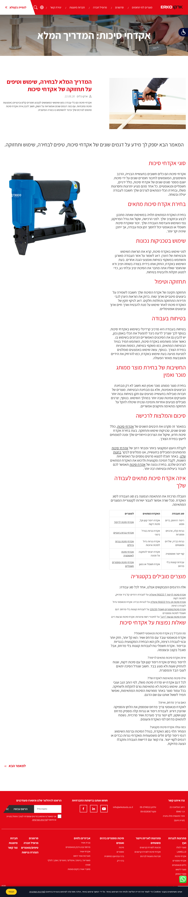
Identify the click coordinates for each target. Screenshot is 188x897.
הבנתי (11, 891)
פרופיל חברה (100, 7)
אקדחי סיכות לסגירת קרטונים (148, 851)
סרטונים (119, 7)
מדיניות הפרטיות (39, 819)
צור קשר (13, 848)
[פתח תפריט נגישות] (183, 32)
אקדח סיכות (137, 464)
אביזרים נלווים (82, 838)
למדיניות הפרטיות (37, 891)
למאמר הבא (17, 765)
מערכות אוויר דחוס (81, 855)
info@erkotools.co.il (123, 807)
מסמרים (120, 851)
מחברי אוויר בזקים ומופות (79, 869)
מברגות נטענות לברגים (150, 856)
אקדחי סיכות (125, 426)
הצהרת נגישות (30, 852)
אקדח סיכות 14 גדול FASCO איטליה (168, 602)
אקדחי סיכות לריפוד (124, 522)
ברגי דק (120, 860)
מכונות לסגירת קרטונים (150, 847)
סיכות (121, 847)
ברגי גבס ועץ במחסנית (114, 856)
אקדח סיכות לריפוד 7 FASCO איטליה (167, 594)
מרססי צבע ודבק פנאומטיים (78, 847)
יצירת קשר (55, 7)
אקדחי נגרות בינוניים (123, 532)
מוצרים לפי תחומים (142, 7)
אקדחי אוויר (85, 851)
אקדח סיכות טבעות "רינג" (173, 616)
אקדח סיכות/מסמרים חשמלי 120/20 (168, 609)
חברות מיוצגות (77, 7)
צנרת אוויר (85, 842)
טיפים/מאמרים (29, 848)
